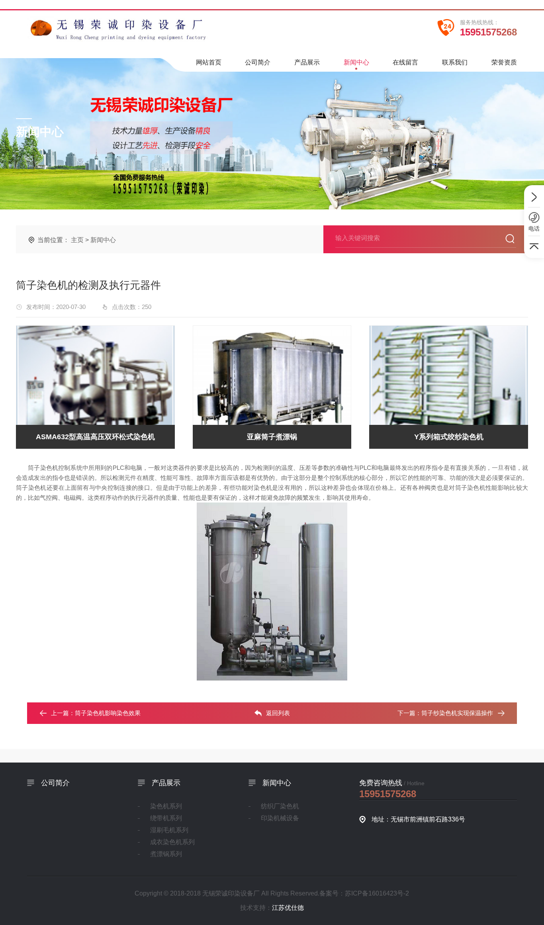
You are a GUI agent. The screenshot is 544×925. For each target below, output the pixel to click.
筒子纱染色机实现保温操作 (457, 713)
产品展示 (307, 62)
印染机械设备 (280, 818)
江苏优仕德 (288, 907)
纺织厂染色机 (280, 806)
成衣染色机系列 (172, 842)
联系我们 (455, 62)
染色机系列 (166, 806)
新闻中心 (356, 62)
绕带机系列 (166, 818)
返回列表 (278, 713)
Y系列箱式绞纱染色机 (448, 437)
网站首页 (208, 62)
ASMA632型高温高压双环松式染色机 (95, 437)
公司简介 (257, 62)
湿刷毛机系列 (169, 830)
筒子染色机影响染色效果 (108, 713)
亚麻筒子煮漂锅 (272, 437)
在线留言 (405, 62)
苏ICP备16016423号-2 (377, 893)
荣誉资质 (504, 62)
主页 (77, 240)
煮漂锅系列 (166, 854)
